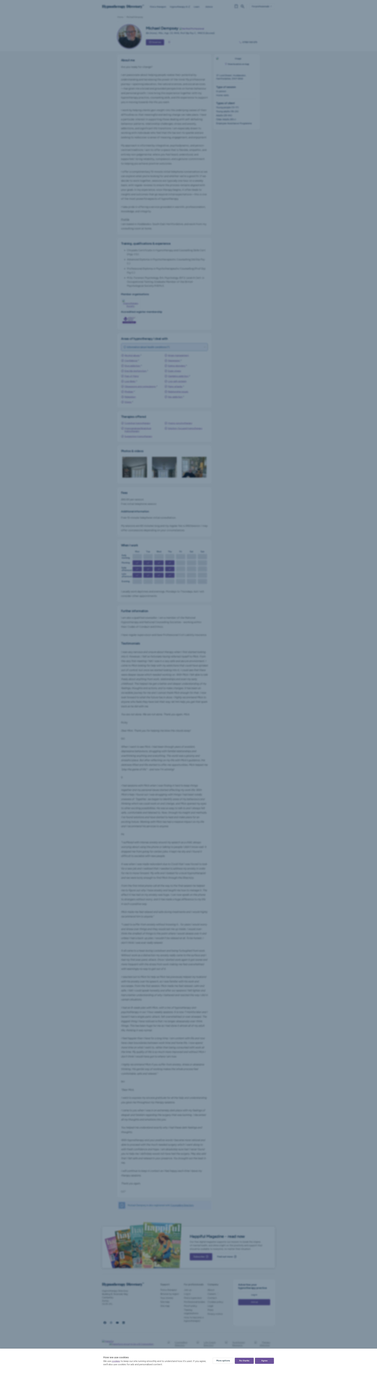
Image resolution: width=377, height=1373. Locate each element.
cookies (116, 1361)
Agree (264, 1360)
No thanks (244, 1360)
